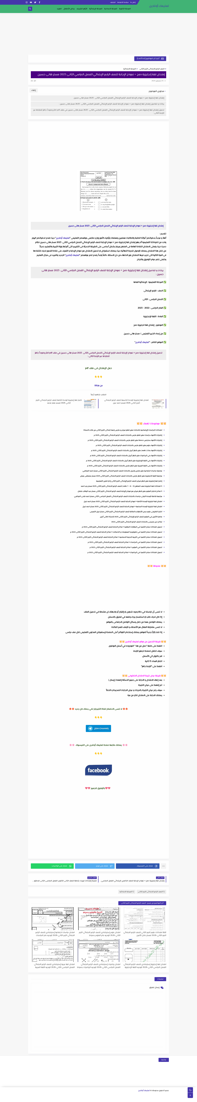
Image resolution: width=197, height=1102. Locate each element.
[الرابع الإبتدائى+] (42, 1095)
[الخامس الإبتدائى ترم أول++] (162, 1099)
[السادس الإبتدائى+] (154, 1099)
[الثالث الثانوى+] (137, 1095)
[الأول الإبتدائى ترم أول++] (77, 1095)
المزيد (59, 8)
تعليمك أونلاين (159, 6)
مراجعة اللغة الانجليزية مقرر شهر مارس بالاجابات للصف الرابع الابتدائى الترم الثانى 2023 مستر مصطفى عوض (121, 476)
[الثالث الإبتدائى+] (55, 1095)
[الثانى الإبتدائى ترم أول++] (64, 1095)
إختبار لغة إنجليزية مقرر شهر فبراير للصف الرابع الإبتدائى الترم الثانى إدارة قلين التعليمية (129, 481)
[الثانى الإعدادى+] (111, 1095)
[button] (137, 866)
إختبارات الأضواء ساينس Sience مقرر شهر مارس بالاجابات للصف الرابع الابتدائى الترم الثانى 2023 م (125, 440)
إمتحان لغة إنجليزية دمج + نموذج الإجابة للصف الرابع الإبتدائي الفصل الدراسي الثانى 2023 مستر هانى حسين (119, 98)
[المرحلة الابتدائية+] (132, 1099)
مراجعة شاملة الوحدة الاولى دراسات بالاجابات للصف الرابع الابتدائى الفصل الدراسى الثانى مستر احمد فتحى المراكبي (118, 496)
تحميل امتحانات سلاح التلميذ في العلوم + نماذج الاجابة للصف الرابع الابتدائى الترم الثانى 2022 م (126, 547)
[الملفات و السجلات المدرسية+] (77, 1099)
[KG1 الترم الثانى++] (115, 1099)
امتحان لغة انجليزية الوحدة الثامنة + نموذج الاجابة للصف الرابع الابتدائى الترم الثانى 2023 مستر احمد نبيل (123, 501)
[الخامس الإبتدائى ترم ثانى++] (158, 1099)
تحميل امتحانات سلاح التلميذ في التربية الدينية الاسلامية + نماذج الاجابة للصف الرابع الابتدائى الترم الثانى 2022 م (119, 537)
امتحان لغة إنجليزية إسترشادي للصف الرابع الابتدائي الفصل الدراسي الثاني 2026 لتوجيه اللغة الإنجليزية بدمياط (145, 966)
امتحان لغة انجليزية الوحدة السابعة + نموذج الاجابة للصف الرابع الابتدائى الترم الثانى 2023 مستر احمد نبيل (122, 506)
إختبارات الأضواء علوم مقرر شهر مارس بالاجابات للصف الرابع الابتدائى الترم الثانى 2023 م (129, 445)
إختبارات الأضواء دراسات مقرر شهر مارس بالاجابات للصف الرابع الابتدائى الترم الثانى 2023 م (128, 435)
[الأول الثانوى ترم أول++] (158, 1095)
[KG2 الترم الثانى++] (102, 1099)
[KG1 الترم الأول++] (119, 1099)
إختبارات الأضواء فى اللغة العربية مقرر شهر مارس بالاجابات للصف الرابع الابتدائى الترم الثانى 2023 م (124, 466)
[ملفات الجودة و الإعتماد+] (85, 1099)
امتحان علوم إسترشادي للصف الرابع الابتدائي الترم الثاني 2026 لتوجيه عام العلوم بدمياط (99, 934)
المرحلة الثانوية (125, 8)
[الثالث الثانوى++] (133, 1095)
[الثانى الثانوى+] (150, 1095)
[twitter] (35, 2)
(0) (32, 81)
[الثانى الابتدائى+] (68, 1095)
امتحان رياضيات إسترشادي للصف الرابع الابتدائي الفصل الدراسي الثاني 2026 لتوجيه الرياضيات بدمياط (98, 966)
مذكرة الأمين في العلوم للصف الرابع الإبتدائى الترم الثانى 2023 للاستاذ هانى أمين (131, 517)
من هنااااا (98, 385)
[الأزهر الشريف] (141, 1099)
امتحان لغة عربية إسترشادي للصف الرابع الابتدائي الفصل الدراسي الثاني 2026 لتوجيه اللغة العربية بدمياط (54, 966)
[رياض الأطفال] (128, 1099)
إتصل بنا (133, 2)
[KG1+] (124, 1099)
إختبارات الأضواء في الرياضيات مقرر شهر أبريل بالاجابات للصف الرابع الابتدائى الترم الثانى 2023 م (126, 455)
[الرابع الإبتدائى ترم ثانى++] (34, 1095)
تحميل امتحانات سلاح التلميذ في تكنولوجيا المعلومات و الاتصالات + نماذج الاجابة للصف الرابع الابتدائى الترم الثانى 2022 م (116, 532)
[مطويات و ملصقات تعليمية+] (81, 1099)
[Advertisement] (98, 34)
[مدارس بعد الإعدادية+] (72, 1099)
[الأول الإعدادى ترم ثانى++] (115, 1095)
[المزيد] (98, 1099)
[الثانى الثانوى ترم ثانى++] (141, 1095)
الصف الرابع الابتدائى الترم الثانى (152, 69)
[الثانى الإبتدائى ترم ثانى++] (60, 1095)
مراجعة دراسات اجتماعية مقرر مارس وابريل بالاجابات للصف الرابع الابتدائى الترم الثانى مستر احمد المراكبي (122, 471)
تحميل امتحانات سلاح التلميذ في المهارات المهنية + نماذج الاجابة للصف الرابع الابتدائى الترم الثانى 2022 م (122, 527)
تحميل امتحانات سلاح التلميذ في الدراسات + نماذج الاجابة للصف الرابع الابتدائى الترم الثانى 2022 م (125, 542)
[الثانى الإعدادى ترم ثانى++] (103, 1095)
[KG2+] (111, 1099)
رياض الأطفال (69, 8)
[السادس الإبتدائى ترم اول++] (149, 1099)
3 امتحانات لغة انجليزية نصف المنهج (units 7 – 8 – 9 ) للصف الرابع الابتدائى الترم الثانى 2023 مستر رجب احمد (121, 486)
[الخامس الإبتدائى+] (167, 1099)
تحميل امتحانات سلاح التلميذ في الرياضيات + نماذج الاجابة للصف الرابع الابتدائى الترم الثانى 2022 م (125, 552)
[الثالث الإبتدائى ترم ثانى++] (47, 1095)
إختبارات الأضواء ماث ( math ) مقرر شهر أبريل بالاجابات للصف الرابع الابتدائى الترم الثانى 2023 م (126, 450)
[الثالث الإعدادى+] (98, 1095)
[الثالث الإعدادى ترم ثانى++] (90, 1095)
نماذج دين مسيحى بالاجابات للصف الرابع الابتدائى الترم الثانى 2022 (136, 522)
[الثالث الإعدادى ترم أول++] (94, 1095)
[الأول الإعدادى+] (124, 1095)
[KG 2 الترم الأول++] (107, 1099)
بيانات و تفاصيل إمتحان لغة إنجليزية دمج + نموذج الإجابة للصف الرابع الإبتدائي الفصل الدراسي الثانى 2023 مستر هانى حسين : (111, 104)
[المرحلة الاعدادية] (128, 1095)
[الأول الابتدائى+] (81, 1095)
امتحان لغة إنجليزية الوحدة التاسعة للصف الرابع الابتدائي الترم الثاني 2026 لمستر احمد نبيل (126, 401)
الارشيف (113, 2)
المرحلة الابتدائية (129, 69)
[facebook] (39, 2)
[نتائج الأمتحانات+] (68, 1099)
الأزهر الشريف (82, 8)
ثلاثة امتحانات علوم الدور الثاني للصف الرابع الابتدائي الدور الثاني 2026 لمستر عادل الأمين (144, 934)
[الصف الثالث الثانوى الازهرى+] (137, 1099)
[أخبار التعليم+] (94, 1099)
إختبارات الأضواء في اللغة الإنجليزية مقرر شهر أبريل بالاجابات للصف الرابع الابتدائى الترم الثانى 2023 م (124, 460)
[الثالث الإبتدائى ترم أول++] (51, 1095)
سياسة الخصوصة (123, 2)
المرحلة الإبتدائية (95, 8)
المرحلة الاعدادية (110, 8)
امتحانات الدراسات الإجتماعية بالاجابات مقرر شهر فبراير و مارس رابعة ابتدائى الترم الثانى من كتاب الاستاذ (122, 430)
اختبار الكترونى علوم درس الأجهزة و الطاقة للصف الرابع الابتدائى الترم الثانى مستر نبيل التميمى (126, 511)
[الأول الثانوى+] (163, 1095)
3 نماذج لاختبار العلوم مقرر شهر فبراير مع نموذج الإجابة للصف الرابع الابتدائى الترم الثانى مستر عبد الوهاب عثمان (120, 491)
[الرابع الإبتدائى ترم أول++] (38, 1095)
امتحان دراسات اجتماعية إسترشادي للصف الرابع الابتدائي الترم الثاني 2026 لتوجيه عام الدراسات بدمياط (55, 934)
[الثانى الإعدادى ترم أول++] (107, 1095)
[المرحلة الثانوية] (167, 1095)
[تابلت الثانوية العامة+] (89, 1099)
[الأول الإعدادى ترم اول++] (120, 1095)
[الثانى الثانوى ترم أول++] (145, 1095)
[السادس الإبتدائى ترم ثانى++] (145, 1099)
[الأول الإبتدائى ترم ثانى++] (73, 1095)
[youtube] (31, 2)
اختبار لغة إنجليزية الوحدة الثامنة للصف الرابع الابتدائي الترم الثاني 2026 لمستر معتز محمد (59, 401)
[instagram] (26, 2)
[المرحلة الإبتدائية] (85, 1095)
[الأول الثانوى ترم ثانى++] (154, 1095)
